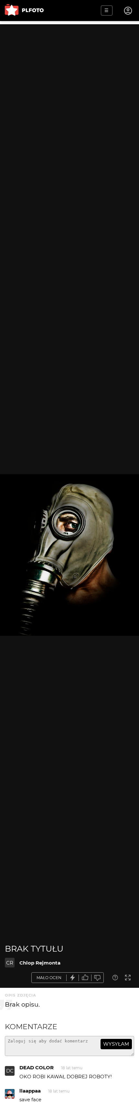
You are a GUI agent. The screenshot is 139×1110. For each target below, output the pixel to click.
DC (10, 1071)
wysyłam (116, 1044)
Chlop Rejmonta (39, 963)
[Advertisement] (69, 93)
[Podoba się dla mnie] (85, 978)
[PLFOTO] (24, 10)
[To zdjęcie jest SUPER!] (72, 978)
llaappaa (30, 1091)
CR (9, 963)
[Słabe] (97, 978)
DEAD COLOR (36, 1067)
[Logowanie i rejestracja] (128, 11)
